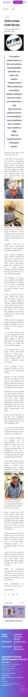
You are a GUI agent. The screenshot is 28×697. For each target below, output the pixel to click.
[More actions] (23, 17)
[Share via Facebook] (5, 594)
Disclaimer (5, 681)
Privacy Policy (5, 675)
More (13, 9)
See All (22, 602)
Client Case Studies (9, 589)
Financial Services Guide (8, 673)
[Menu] (25, 2)
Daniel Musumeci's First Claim (13, 621)
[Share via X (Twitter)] (9, 594)
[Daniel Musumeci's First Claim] (14, 612)
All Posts (6, 9)
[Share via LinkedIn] (12, 594)
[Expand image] (14, 189)
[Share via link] (16, 594)
